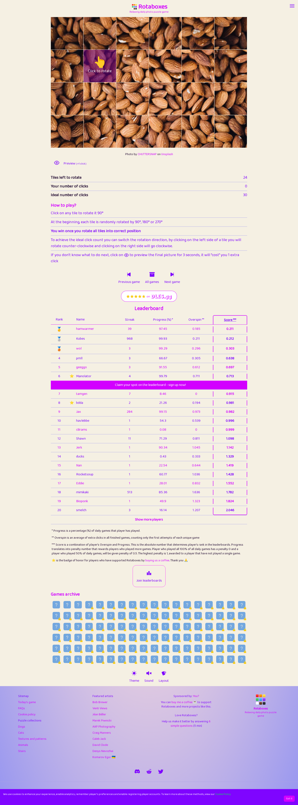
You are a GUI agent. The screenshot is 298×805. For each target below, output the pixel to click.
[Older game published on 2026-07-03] (121, 637)
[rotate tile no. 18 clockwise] (75, 131)
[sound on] (149, 673)
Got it (289, 798)
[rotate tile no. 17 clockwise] (239, 98)
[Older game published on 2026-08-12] (78, 615)
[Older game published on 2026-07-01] (143, 637)
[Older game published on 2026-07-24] (89, 626)
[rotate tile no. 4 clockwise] (206, 33)
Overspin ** (196, 319)
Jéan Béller (99, 714)
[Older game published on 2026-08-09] (110, 615)
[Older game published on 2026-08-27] (110, 604)
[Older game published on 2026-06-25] (209, 637)
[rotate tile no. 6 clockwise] (75, 66)
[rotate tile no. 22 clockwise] (206, 131)
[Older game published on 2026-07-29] (230, 615)
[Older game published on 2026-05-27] (132, 659)
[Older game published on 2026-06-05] (230, 648)
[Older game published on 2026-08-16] (230, 604)
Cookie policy (27, 714)
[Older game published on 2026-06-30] (154, 637)
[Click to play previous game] (129, 274)
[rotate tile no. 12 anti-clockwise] (59, 98)
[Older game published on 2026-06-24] (219, 637)
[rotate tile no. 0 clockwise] (75, 33)
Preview (74, 163)
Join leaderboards (149, 580)
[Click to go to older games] (152, 274)
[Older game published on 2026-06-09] (187, 648)
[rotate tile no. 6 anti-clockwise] (59, 66)
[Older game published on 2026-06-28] (176, 637)
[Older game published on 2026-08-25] (132, 604)
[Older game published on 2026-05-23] (176, 659)
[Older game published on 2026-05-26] (143, 659)
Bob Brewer (100, 702)
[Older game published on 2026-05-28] (121, 659)
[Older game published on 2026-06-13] (143, 648)
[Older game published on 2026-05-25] (154, 659)
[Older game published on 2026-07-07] (78, 637)
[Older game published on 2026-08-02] (187, 615)
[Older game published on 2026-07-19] (143, 626)
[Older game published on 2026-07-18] (154, 626)
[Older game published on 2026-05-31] (89, 659)
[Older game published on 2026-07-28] (241, 615)
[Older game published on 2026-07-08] (67, 637)
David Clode (100, 745)
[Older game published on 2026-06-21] (56, 648)
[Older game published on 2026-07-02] (132, 637)
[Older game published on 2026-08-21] (176, 604)
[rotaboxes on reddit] (149, 771)
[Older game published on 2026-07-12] (219, 626)
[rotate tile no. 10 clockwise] (206, 66)
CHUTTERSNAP (147, 154)
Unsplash (167, 154)
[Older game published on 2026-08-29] (89, 604)
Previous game (129, 282)
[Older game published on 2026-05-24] (165, 659)
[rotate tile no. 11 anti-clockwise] (222, 66)
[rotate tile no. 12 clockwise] (75, 98)
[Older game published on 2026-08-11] (89, 615)
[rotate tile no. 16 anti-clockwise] (190, 98)
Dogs (21, 726)
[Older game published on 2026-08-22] (165, 604)
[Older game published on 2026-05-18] (230, 659)
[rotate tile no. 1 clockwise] (108, 33)
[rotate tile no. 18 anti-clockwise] (59, 131)
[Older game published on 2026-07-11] (230, 626)
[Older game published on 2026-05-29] (110, 659)
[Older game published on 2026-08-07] (132, 615)
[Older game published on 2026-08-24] (143, 604)
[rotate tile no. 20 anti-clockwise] (124, 131)
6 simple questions (191, 723)
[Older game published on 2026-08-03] (176, 615)
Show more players (149, 519)
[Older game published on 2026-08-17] (219, 604)
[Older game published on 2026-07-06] (89, 637)
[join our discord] (137, 771)
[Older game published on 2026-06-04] (241, 648)
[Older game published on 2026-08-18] (209, 604)
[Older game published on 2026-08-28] (99, 604)
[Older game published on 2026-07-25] (78, 626)
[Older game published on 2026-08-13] (67, 615)
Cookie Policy (223, 794)
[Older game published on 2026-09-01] (56, 604)
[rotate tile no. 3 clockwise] (173, 33)
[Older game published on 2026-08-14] (56, 615)
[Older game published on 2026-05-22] (187, 659)
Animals (23, 745)
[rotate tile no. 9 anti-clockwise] (157, 66)
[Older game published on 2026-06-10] (176, 648)
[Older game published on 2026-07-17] (165, 626)
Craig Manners (101, 732)
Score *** (230, 320)
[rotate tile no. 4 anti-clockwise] (190, 33)
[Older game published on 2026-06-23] (230, 637)
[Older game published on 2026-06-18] (89, 648)
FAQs (21, 708)
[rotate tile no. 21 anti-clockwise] (157, 131)
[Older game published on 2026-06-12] (154, 648)
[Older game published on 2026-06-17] (99, 648)
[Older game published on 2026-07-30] (219, 615)
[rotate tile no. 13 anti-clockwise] (92, 98)
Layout (164, 680)
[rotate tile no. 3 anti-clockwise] (157, 33)
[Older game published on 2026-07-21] (121, 626)
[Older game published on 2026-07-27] (56, 626)
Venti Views (99, 708)
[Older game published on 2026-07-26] (67, 626)
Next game (172, 282)
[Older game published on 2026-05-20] (209, 659)
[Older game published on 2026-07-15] (187, 626)
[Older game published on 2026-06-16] (110, 648)
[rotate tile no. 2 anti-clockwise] (124, 33)
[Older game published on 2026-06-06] (219, 648)
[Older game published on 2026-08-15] (241, 604)
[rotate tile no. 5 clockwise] (239, 33)
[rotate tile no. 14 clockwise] (141, 98)
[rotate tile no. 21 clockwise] (173, 131)
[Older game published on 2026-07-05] (99, 637)
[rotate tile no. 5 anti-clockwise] (222, 33)
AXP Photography (103, 726)
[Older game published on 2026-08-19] (198, 604)
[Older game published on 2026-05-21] (198, 659)
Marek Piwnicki (101, 720)
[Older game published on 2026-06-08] (198, 648)
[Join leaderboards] (149, 573)
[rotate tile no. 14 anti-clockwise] (124, 98)
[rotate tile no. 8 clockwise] (141, 66)
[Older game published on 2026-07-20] (132, 626)
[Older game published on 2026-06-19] (78, 648)
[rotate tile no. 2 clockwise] (141, 33)
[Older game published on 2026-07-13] (209, 626)
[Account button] (292, 6)
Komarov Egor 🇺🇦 (103, 757)
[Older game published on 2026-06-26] (198, 637)
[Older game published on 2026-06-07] (209, 648)
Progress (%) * (163, 319)
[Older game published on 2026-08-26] (121, 604)
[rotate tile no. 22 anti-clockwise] (190, 131)
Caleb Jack (99, 738)
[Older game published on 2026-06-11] (165, 648)
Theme (134, 680)
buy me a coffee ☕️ (184, 702)
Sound (148, 680)
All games (152, 282)
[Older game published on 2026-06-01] (78, 659)
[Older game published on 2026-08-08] (121, 615)
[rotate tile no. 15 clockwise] (173, 98)
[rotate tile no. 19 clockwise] (108, 131)
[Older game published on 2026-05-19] (219, 659)
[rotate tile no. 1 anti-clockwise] (92, 33)
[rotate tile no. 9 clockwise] (173, 66)
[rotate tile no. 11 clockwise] (239, 66)
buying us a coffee (157, 560)
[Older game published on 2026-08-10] (99, 615)
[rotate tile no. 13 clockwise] (108, 98)
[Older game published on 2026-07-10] (241, 626)
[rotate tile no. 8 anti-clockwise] (124, 66)
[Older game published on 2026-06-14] (132, 648)
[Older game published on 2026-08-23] (154, 604)
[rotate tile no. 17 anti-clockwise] (222, 98)
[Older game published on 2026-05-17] (241, 659)
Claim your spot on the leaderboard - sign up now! (150, 385)
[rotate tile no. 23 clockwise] (239, 131)
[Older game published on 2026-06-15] (121, 648)
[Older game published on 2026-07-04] (110, 637)
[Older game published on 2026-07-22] (110, 626)
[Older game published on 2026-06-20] (67, 648)
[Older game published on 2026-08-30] (78, 604)
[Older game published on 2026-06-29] (165, 637)
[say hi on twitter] (161, 771)
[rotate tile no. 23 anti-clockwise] (222, 131)
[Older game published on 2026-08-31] (67, 604)
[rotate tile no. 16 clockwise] (206, 98)
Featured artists (102, 696)
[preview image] (57, 163)
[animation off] (164, 673)
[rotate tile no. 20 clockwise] (141, 131)
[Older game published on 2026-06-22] (241, 637)
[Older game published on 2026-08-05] (154, 615)
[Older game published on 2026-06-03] (56, 659)
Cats (21, 732)
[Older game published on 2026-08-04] (165, 615)
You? (196, 696)
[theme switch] (134, 673)
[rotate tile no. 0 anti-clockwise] (59, 33)
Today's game (27, 702)
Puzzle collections (29, 720)
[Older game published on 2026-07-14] (198, 626)
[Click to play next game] (172, 274)
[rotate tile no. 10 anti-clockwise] (190, 66)
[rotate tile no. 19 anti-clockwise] (92, 131)
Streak (129, 319)
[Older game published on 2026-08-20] (187, 604)
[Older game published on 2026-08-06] (143, 615)
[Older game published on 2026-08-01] (198, 615)
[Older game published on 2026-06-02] (67, 659)
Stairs (22, 751)
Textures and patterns (32, 738)
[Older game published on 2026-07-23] (99, 626)
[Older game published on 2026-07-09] (56, 637)
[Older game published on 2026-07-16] (176, 626)
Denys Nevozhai (102, 751)
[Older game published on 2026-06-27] (187, 637)
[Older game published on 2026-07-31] (209, 615)
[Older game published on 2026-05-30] (99, 659)
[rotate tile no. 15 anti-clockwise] (157, 98)
